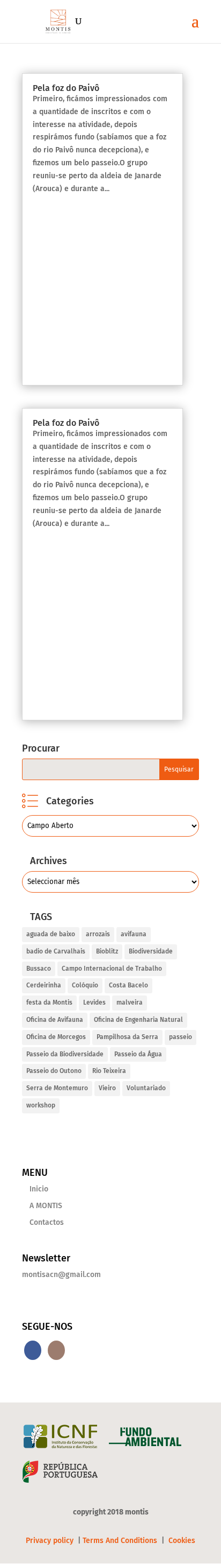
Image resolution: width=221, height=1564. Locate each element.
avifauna (133, 934)
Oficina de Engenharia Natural (138, 1019)
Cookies (181, 1540)
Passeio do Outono (54, 1071)
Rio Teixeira (109, 1071)
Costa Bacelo (128, 985)
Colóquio (85, 985)
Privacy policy (51, 1540)
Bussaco (38, 968)
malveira (129, 1002)
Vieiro (107, 1088)
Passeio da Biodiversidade (65, 1054)
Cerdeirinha (43, 985)
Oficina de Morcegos (56, 1037)
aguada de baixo (50, 934)
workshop (40, 1105)
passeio (180, 1037)
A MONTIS (46, 1205)
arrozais (98, 934)
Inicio (39, 1189)
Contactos (47, 1222)
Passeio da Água (138, 1054)
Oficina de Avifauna (54, 1019)
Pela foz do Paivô (66, 88)
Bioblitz (107, 951)
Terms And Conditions (120, 1540)
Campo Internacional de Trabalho (112, 968)
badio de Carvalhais (55, 951)
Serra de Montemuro (57, 1088)
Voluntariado (146, 1088)
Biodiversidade (151, 951)
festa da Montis (49, 1002)
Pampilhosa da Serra (127, 1037)
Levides (94, 1002)
